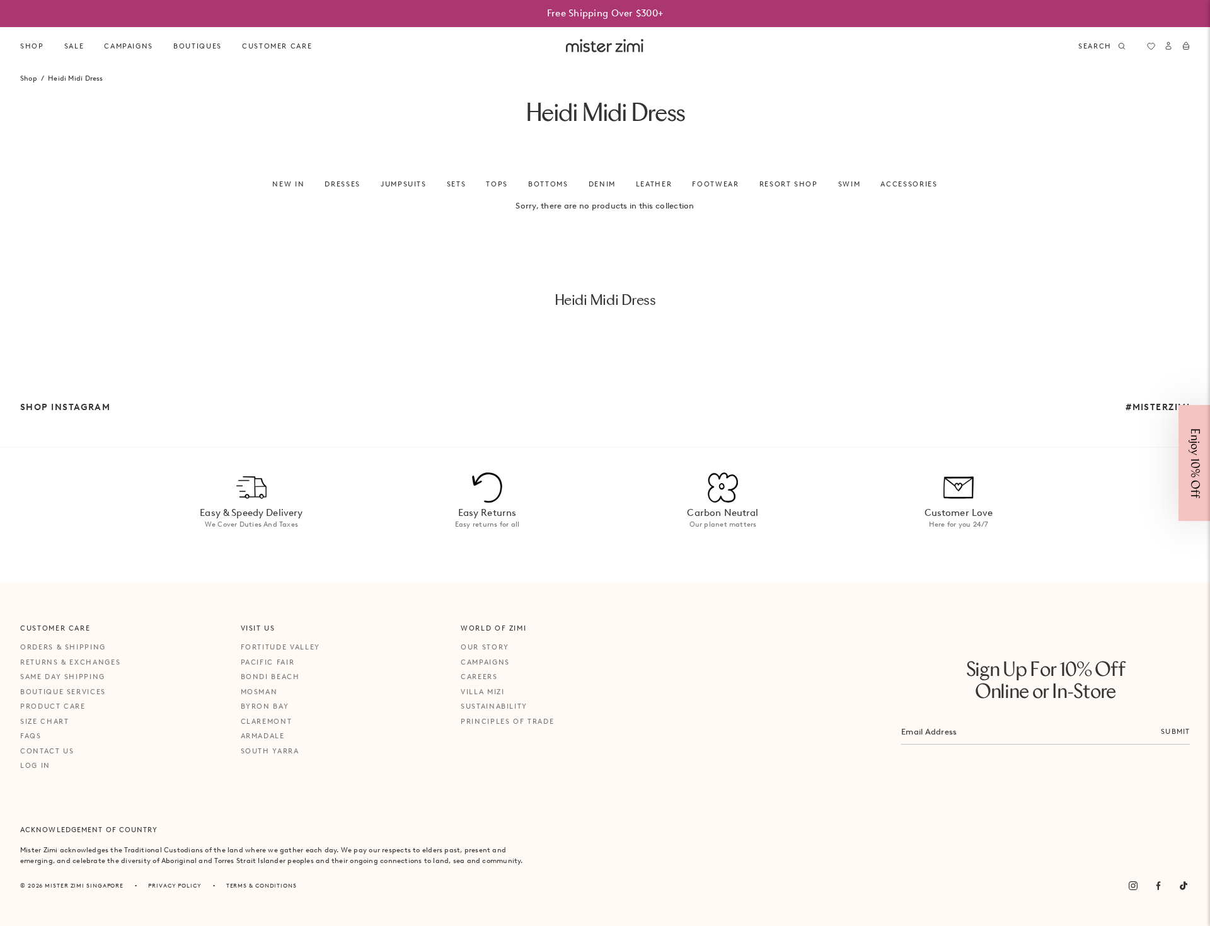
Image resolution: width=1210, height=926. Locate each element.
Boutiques (197, 46)
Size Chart (44, 721)
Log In (35, 765)
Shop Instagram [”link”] (65, 407)
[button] (1194, 463)
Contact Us (47, 750)
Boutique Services (63, 691)
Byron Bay (265, 706)
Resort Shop (788, 184)
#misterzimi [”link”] (1158, 407)
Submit (1175, 731)
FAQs (31, 735)
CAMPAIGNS (128, 46)
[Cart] (1186, 46)
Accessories (908, 184)
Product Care (53, 706)
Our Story (485, 647)
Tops (497, 184)
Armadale (263, 735)
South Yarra (270, 750)
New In (288, 184)
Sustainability (494, 706)
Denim (602, 184)
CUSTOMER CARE (277, 46)
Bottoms (548, 184)
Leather (654, 184)
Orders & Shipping (63, 647)
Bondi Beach (270, 676)
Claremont (266, 721)
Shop (32, 46)
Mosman (259, 691)
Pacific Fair (268, 662)
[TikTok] (1183, 886)
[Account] (1168, 46)
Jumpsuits (404, 184)
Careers (479, 676)
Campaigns (485, 662)
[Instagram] (1133, 886)
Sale (74, 46)
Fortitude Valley (280, 647)
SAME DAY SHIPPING (62, 676)
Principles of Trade (507, 721)
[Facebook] (1158, 886)
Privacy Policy (175, 885)
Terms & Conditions (261, 885)
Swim (849, 184)
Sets (456, 184)
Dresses (342, 184)
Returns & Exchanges (70, 662)
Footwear (715, 184)
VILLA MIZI (483, 691)
